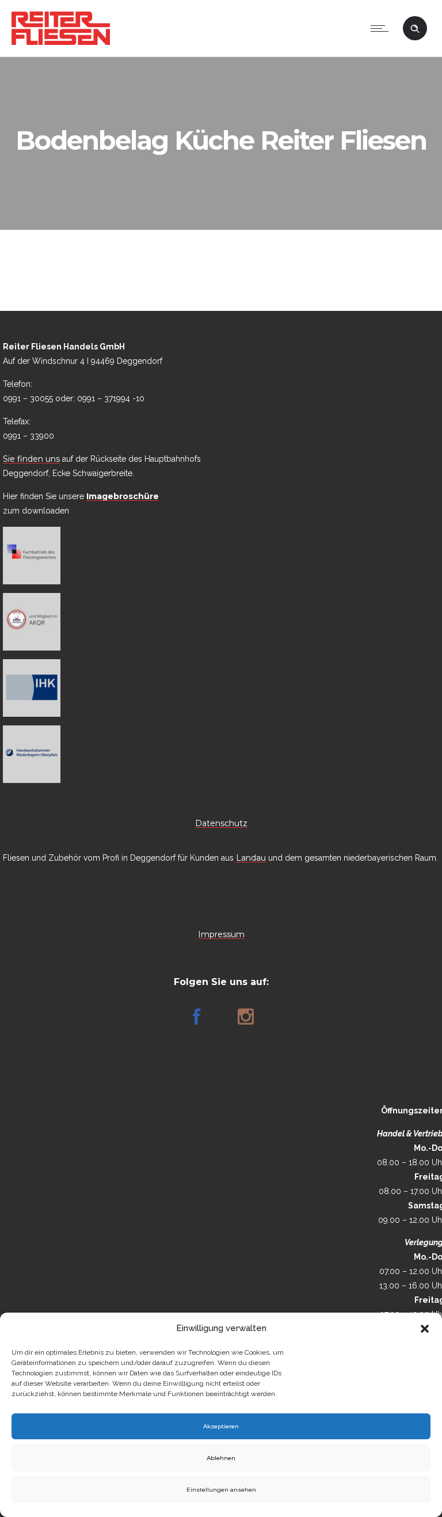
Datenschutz (221, 823)
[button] (424, 1328)
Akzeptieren (221, 1426)
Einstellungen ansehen (221, 1489)
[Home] (61, 42)
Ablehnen (221, 1458)
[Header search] (415, 29)
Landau (251, 858)
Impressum (221, 934)
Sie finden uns (31, 459)
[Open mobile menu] (382, 28)
